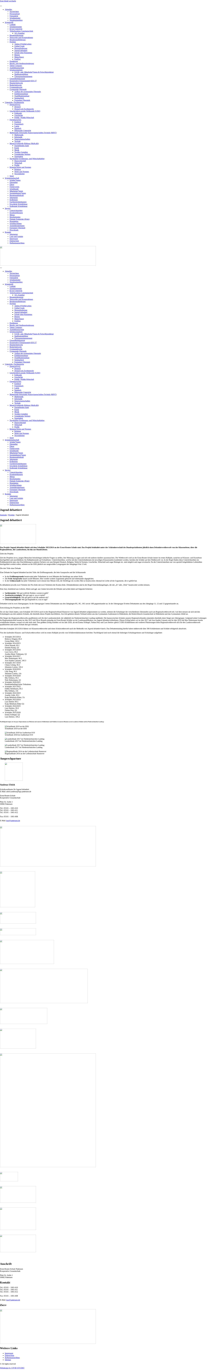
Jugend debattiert (20, 50)
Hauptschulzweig (16, 83)
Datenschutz (14, 241)
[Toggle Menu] (1, 267)
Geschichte (18, 115)
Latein (16, 126)
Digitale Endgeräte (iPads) (19, 219)
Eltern (12, 185)
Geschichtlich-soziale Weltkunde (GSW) (25, 111)
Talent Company (16, 66)
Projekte (13, 42)
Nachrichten (14, 12)
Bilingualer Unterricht (22, 131)
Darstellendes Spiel (21, 146)
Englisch (17, 122)
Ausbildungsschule (17, 68)
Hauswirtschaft (20, 161)
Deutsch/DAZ (15, 105)
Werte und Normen (21, 172)
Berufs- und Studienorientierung (22, 63)
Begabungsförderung (18, 40)
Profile (16, 165)
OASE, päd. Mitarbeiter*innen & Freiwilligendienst (34, 72)
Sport (12, 176)
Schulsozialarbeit (16, 70)
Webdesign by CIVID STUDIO (12, 1368)
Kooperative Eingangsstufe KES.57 (23, 81)
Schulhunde (14, 189)
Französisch (18, 124)
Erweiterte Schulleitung (18, 204)
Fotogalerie (14, 16)
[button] (103, 554)
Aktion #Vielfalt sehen (22, 44)
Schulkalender (15, 18)
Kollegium (14, 200)
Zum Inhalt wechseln (8, 1)
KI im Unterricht (16, 29)
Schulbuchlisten (16, 223)
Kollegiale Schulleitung (18, 206)
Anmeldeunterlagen (17, 226)
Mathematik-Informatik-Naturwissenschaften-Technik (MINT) (33, 133)
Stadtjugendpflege (21, 74)
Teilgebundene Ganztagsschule (21, 31)
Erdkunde (18, 113)
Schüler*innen (15, 180)
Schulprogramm (16, 27)
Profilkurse (14, 61)
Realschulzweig (16, 85)
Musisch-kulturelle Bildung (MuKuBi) (24, 143)
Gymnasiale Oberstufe (18, 89)
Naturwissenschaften (22, 139)
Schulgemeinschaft (12, 178)
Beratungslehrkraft (17, 195)
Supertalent (18, 156)
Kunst (16, 148)
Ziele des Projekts (6, 554)
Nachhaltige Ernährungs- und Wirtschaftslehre (27, 159)
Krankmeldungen (16, 213)
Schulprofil (9, 22)
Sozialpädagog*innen (18, 193)
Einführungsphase (21, 94)
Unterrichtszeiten (16, 211)
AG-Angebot (19, 33)
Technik (17, 141)
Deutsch (17, 107)
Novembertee (19, 174)
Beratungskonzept (16, 35)
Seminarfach (19, 98)
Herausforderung (20, 48)
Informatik (18, 137)
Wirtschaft (18, 163)
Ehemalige (14, 182)
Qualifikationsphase (21, 96)
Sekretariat (14, 198)
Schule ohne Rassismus (23, 53)
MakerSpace (19, 57)
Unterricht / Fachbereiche (14, 102)
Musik (16, 150)
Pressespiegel (15, 14)
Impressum (14, 239)
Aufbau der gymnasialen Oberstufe (27, 92)
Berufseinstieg (15, 217)
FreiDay (17, 59)
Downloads (14, 230)
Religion (17, 169)
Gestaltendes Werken (22, 154)
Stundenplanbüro (16, 20)
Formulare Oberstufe (22, 100)
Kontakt (8, 232)
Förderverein (14, 187)
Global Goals (19, 46)
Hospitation (14, 221)
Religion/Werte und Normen (20, 167)
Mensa (12, 215)
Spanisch (17, 128)
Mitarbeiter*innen (16, 191)
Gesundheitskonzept (17, 79)
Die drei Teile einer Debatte (10, 568)
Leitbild (12, 25)
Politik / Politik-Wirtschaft (24, 118)
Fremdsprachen (15, 120)
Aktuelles (8, 9)
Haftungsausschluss (17, 243)
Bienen (17, 55)
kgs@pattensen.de (13, 821)
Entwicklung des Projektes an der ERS (14, 608)
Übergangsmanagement (23, 76)
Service (7, 208)
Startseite (3, 515)
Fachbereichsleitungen (18, 202)
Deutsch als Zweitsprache (24, 109)
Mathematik (18, 135)
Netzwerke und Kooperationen (21, 38)
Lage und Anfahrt (16, 236)
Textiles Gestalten (21, 152)
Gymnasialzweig (16, 87)
